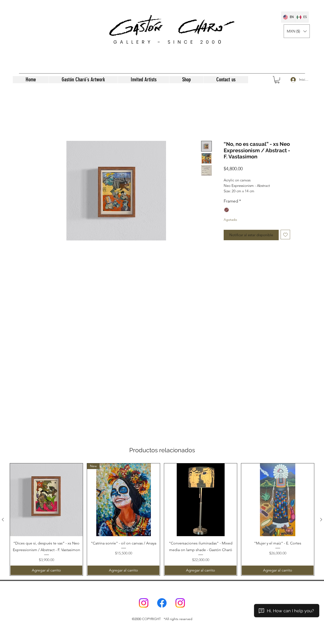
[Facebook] (162, 603)
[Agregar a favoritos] (285, 240)
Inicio (38, 123)
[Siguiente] (321, 519)
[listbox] (297, 31)
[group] (162, 519)
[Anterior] (3, 519)
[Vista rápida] (46, 499)
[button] (297, 31)
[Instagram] (143, 603)
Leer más (230, 196)
